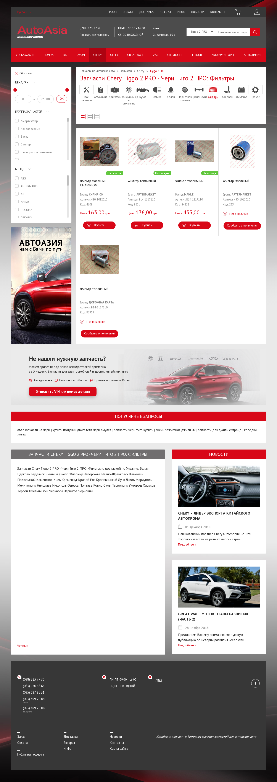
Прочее (255, 97)
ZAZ (156, 55)
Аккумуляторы (223, 55)
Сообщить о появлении (242, 225)
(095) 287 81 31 (33, 692)
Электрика (241, 97)
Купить (99, 225)
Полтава (85, 485)
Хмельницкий (38, 491)
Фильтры (213, 97)
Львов (130, 479)
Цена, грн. (22, 82)
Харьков (149, 485)
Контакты (217, 12)
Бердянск (38, 474)
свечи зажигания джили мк (175, 430)
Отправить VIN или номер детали (63, 391)
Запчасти (126, 71)
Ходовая (227, 97)
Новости (197, 12)
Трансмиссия (199, 97)
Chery (97, 55)
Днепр (63, 474)
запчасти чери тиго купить (133, 430)
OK (62, 99)
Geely (114, 55)
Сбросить (25, 73)
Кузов (143, 97)
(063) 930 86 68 (34, 686)
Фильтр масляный (236, 181)
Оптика (157, 97)
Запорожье (92, 474)
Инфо (181, 12)
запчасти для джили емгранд (220, 430)
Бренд (19, 169)
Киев (57, 479)
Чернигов (70, 491)
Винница (51, 474)
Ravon (80, 55)
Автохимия (252, 55)
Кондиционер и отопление (129, 100)
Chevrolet (175, 55)
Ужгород (135, 485)
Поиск (255, 32)
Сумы (107, 485)
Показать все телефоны (95, 35)
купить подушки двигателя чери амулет (82, 430)
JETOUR (197, 55)
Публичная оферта (30, 754)
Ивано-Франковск (114, 474)
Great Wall (135, 55)
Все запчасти (86, 98)
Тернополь (120, 485)
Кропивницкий (106, 479)
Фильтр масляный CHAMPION (93, 183)
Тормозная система (185, 98)
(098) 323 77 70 (90, 28)
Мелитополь (26, 485)
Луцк (121, 479)
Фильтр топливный (142, 181)
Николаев (44, 485)
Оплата (128, 12)
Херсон (22, 491)
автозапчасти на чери (33, 430)
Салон (171, 97)
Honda (48, 55)
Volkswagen (25, 55)
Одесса (73, 485)
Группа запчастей (28, 112)
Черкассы (56, 491)
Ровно (98, 485)
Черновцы (85, 491)
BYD (64, 55)
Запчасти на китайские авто (97, 71)
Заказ (112, 12)
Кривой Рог (86, 479)
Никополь (59, 485)
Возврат (165, 12)
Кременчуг (69, 479)
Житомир (76, 474)
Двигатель (115, 97)
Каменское (44, 479)
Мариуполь (144, 479)
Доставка (146, 12)
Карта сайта (119, 748)
